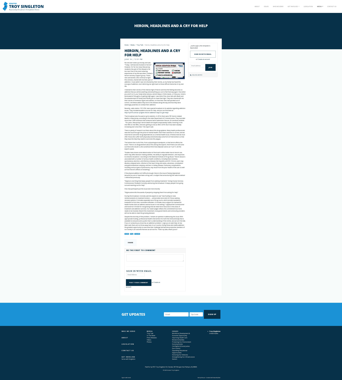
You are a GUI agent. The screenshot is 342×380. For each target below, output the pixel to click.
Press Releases (152, 338)
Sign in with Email (203, 54)
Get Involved (293, 6)
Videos (149, 340)
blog (131, 234)
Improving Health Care (179, 338)
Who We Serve (278, 6)
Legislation (308, 6)
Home (127, 45)
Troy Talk (140, 45)
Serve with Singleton (128, 359)
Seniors (174, 359)
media (127, 234)
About (257, 6)
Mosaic (203, 377)
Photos (149, 342)
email (129, 377)
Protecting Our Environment (181, 342)
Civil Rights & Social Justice (181, 346)
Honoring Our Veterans (180, 355)
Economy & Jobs (177, 344)
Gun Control (176, 348)
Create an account (204, 59)
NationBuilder (216, 377)
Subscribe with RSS (197, 75)
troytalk (137, 234)
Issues (266, 6)
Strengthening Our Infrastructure (183, 357)
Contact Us (331, 6)
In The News (151, 336)
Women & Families (178, 340)
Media (319, 6)
